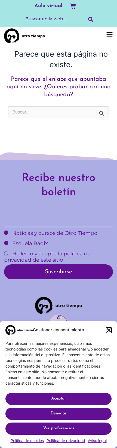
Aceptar (58, 399)
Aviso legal (97, 440)
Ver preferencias (58, 428)
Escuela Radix (29, 243)
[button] (109, 330)
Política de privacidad (66, 440)
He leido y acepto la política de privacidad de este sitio (47, 257)
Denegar (59, 413)
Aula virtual (48, 6)
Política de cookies (27, 440)
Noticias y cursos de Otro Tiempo (54, 233)
